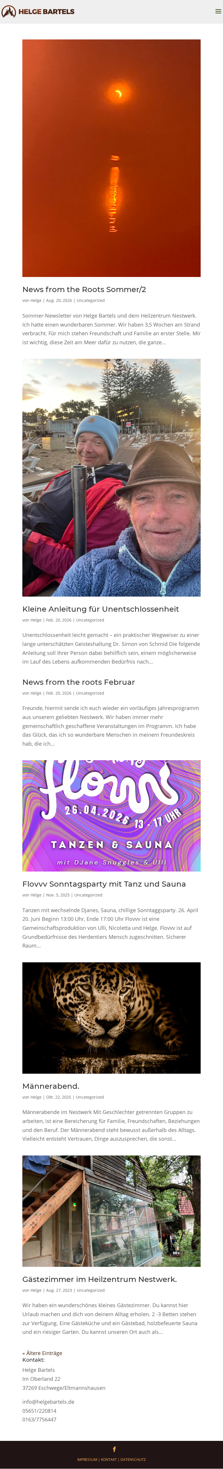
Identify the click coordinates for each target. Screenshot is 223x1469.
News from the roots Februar (78, 682)
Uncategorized (91, 300)
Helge (36, 300)
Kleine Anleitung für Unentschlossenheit (100, 609)
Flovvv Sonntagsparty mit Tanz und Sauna (104, 884)
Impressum (87, 1459)
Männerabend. (50, 1086)
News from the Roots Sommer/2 (84, 289)
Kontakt (109, 1459)
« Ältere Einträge (42, 1353)
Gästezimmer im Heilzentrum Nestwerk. (99, 1279)
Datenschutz (133, 1459)
